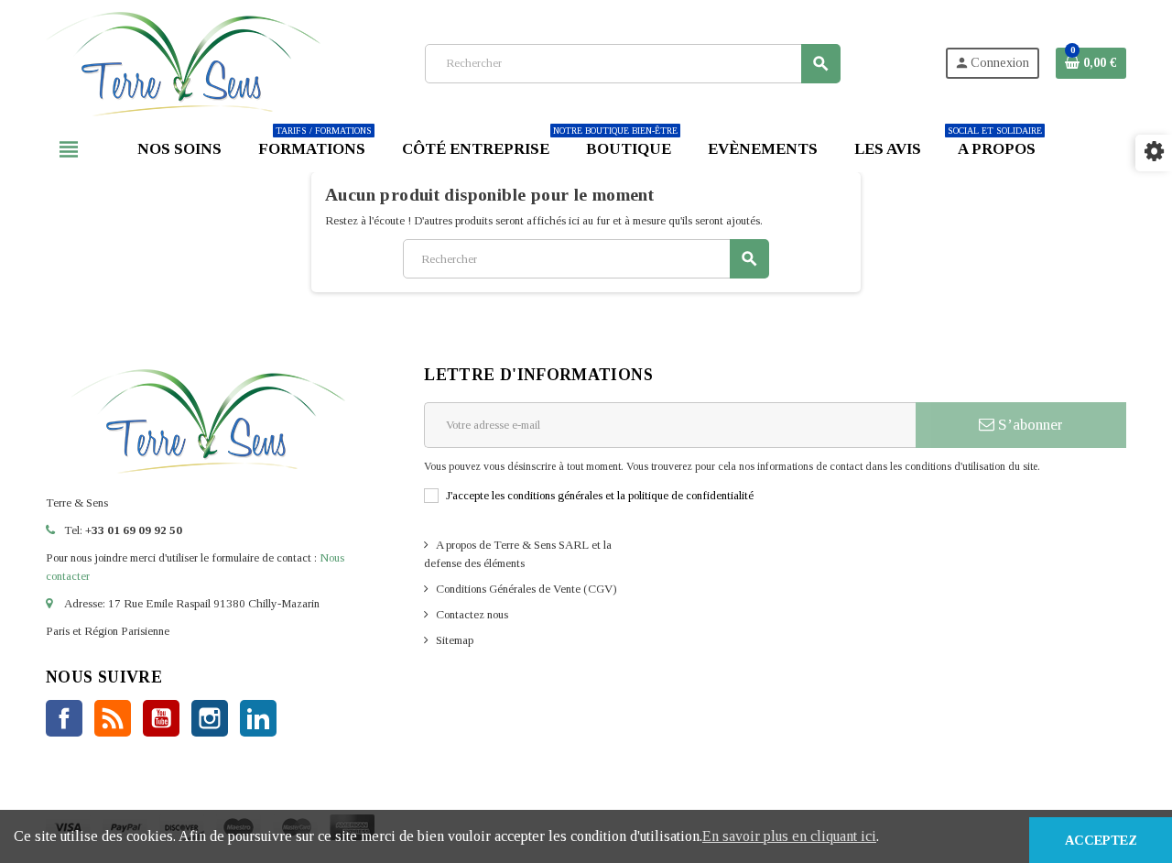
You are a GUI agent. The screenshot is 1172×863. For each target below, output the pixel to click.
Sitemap (454, 640)
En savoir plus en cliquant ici (789, 836)
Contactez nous (472, 614)
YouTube (161, 718)
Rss (112, 718)
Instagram (209, 718)
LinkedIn (258, 718)
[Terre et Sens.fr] (183, 62)
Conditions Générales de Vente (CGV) (526, 588)
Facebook (64, 718)
